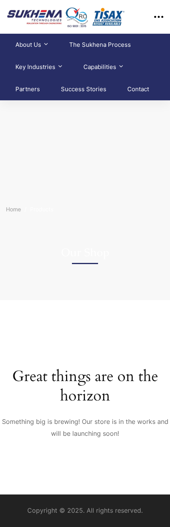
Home (13, 209)
